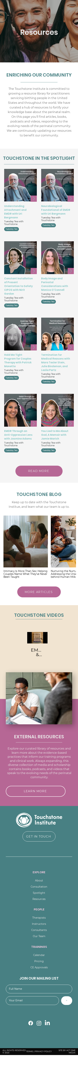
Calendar (39, 955)
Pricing (39, 961)
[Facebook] (31, 1023)
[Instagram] (39, 1023)
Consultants (39, 930)
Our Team (39, 936)
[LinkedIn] (47, 1023)
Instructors (39, 924)
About (39, 880)
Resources (39, 899)
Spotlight (39, 892)
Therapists (39, 917)
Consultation (39, 886)
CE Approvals (39, 967)
